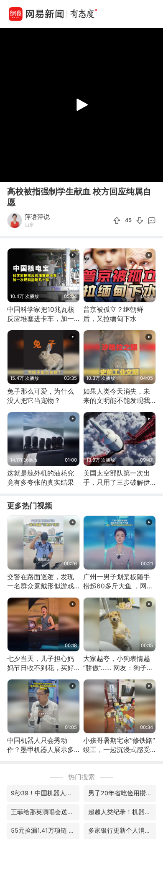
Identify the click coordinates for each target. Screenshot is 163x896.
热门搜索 (81, 777)
